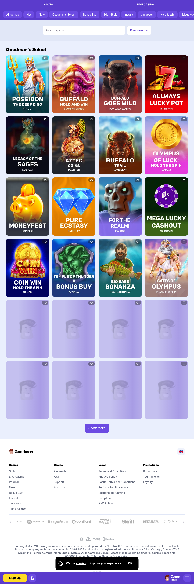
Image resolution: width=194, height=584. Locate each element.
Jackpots (15, 503)
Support (59, 482)
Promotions (150, 471)
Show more (97, 428)
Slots (48, 4)
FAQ (56, 476)
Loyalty (148, 482)
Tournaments (151, 476)
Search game (54, 30)
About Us (60, 487)
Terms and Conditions (113, 471)
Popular (14, 482)
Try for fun (27, 84)
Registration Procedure (113, 487)
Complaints (106, 498)
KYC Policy (106, 503)
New (12, 487)
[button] (139, 30)
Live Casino (16, 476)
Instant (13, 498)
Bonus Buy (16, 492)
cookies (81, 563)
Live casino (145, 4)
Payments (60, 471)
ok (130, 563)
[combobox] (139, 30)
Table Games (17, 508)
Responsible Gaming (112, 492)
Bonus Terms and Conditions (117, 482)
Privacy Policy (108, 476)
